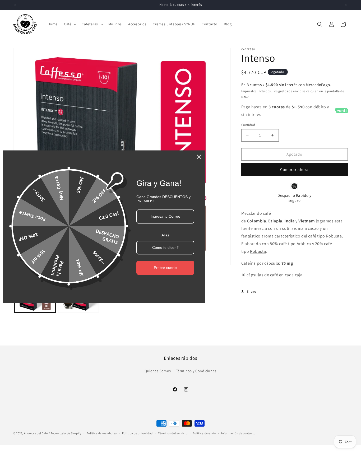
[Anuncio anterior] (15, 5)
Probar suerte (165, 267)
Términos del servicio (173, 433)
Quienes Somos (158, 371)
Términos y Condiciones (196, 371)
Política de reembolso (101, 433)
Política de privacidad (137, 433)
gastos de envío (290, 91)
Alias (165, 235)
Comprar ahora (294, 169)
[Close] (199, 156)
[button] (69, 24)
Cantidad (248, 125)
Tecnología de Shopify (66, 433)
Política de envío (204, 433)
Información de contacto (238, 433)
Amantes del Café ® (37, 433)
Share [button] (251, 291)
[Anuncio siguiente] (346, 5)
